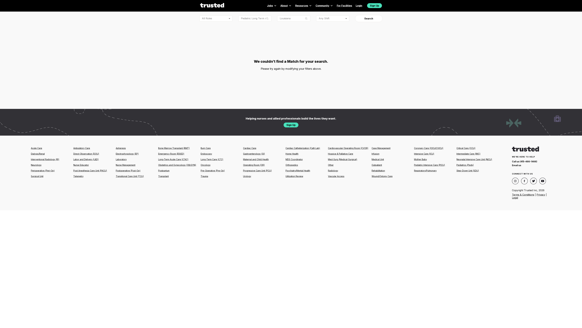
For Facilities (344, 5)
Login (359, 5)
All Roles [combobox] (207, 18)
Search (368, 18)
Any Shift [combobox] (324, 18)
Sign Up (374, 5)
